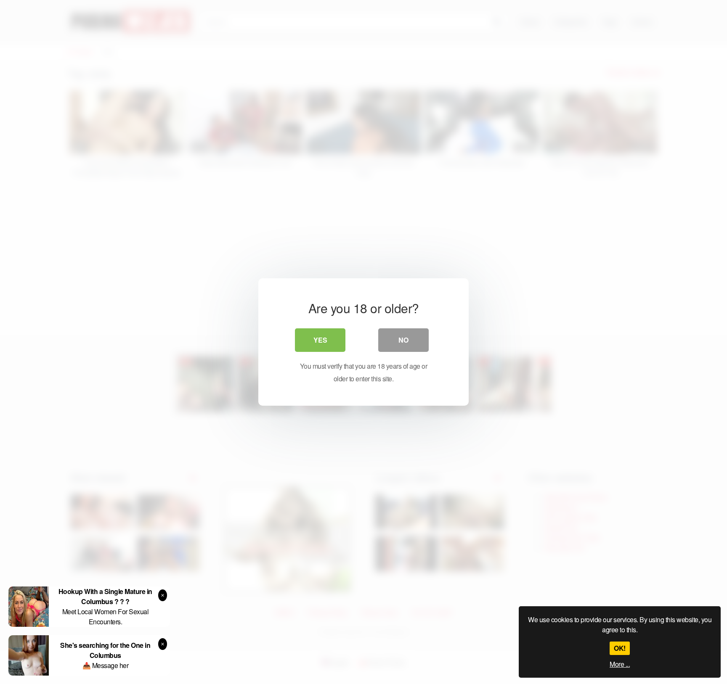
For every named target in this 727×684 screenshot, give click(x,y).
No (403, 340)
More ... (620, 664)
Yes (320, 340)
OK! (620, 648)
